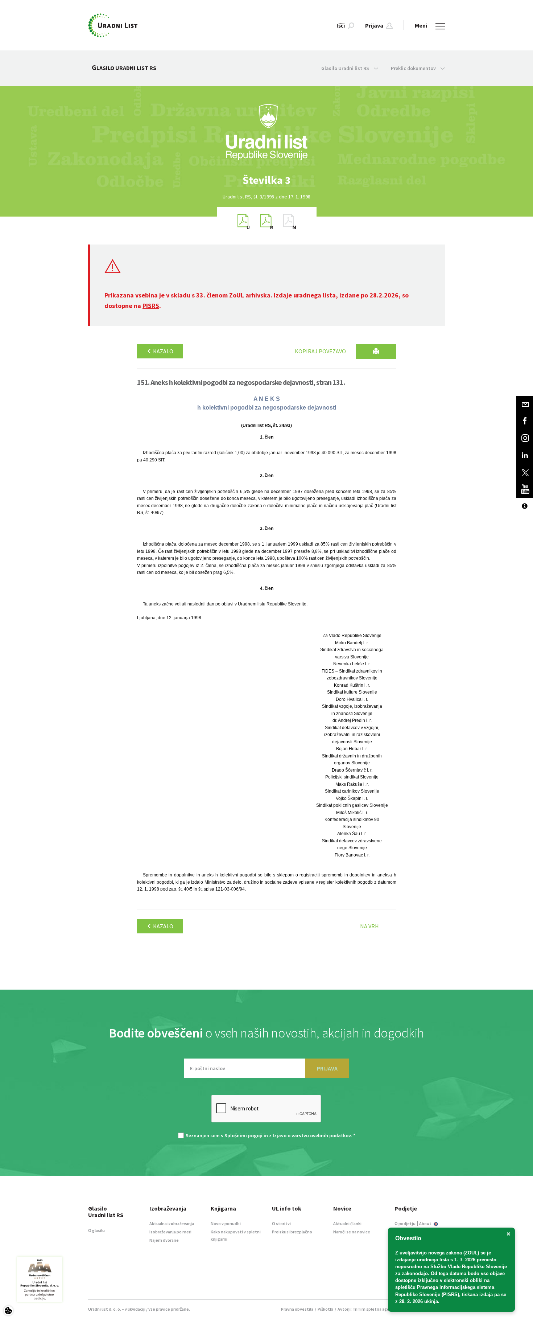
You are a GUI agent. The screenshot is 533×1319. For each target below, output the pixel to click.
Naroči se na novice (351, 1231)
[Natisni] (376, 351)
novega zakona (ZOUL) (453, 1253)
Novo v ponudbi (226, 1223)
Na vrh (369, 926)
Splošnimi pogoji (243, 1135)
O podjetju (405, 1223)
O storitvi (281, 1223)
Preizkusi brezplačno (292, 1231)
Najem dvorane (164, 1240)
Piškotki (325, 1309)
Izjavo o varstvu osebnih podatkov (312, 1135)
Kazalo (162, 351)
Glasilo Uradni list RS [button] (345, 68)
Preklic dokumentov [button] (414, 68)
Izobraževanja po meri (170, 1231)
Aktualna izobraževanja (171, 1223)
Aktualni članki (347, 1223)
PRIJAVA (327, 1068)
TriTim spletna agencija (375, 1309)
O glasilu (96, 1230)
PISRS (150, 305)
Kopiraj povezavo (320, 351)
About (425, 1223)
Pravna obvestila (297, 1309)
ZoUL (236, 295)
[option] (266, 180)
